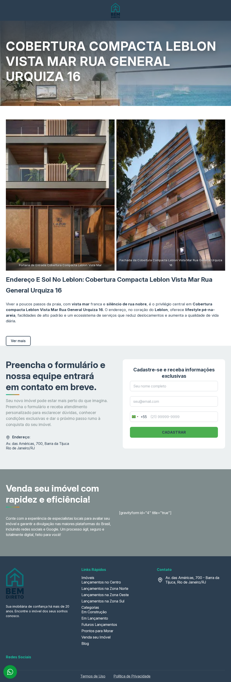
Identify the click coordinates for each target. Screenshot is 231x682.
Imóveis (87, 577)
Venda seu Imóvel (96, 637)
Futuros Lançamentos (99, 624)
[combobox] (138, 417)
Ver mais (18, 341)
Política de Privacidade (131, 676)
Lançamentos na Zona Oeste (105, 595)
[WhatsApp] (10, 672)
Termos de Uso (92, 676)
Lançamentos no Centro (101, 582)
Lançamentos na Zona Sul (102, 601)
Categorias (90, 607)
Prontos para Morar (97, 631)
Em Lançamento (94, 618)
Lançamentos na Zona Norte (104, 588)
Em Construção (94, 612)
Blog (85, 643)
